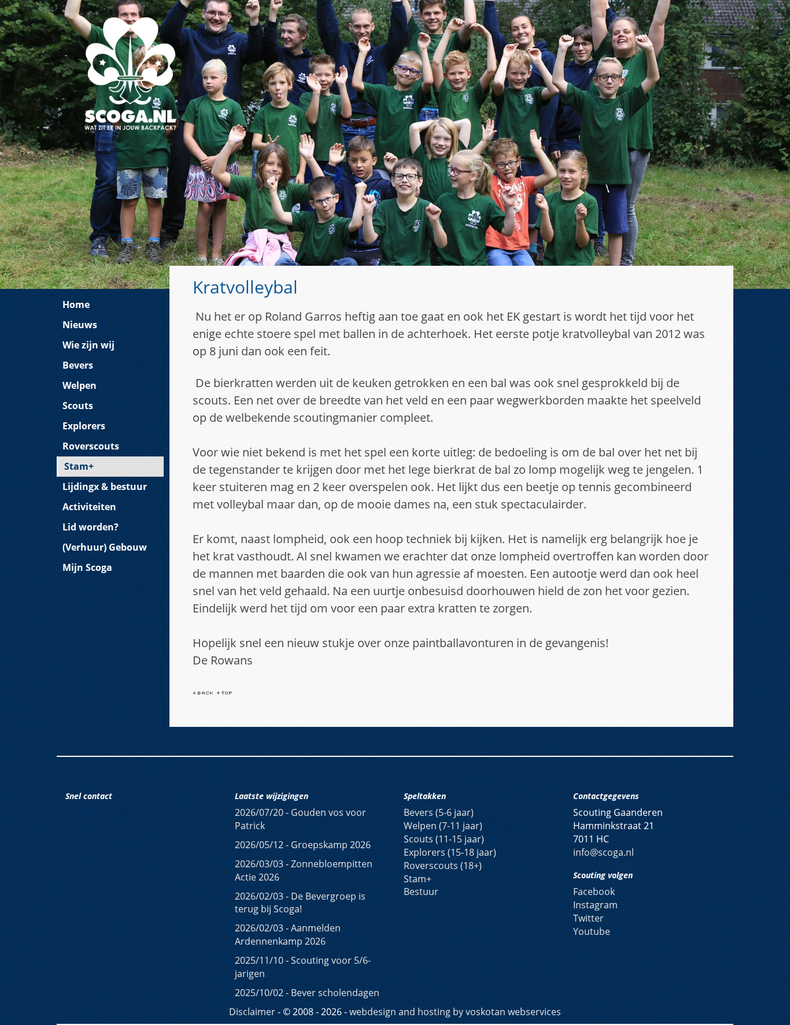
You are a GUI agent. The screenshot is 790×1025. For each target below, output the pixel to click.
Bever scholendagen (307, 992)
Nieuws (79, 324)
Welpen (79, 385)
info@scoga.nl (603, 852)
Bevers (77, 365)
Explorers (83, 425)
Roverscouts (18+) (443, 865)
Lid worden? (90, 527)
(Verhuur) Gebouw (104, 547)
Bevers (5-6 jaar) (439, 812)
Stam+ (79, 466)
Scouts (77, 405)
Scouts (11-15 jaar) (444, 839)
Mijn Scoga (87, 567)
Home (76, 304)
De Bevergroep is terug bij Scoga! (300, 903)
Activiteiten (89, 506)
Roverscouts (90, 446)
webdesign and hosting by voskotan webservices (455, 1011)
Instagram (595, 904)
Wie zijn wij (88, 345)
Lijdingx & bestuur (104, 486)
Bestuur (421, 891)
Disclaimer (252, 1011)
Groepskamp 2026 (303, 844)
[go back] (203, 692)
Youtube (591, 931)
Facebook (594, 891)
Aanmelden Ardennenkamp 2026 (288, 935)
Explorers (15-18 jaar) (450, 852)
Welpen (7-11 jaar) (443, 825)
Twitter (588, 918)
